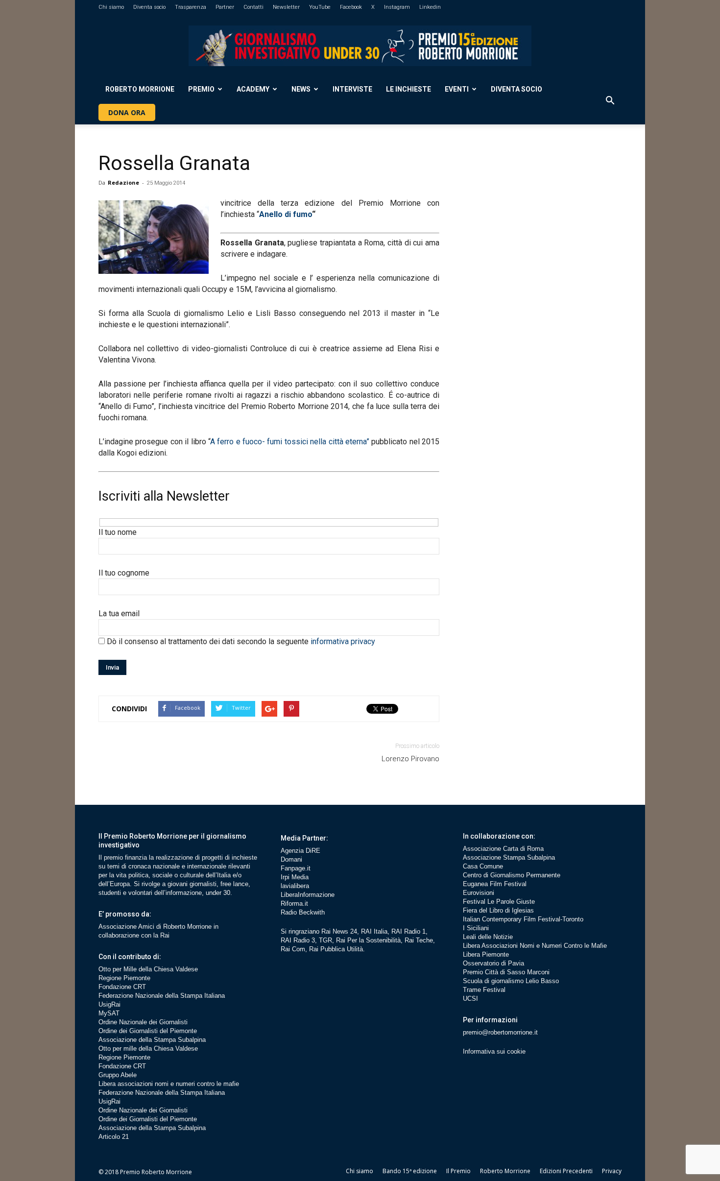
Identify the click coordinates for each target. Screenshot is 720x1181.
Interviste (352, 89)
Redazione (123, 182)
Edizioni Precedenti (566, 1171)
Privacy (612, 1171)
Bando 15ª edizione (410, 1171)
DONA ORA (126, 112)
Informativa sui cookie (494, 1051)
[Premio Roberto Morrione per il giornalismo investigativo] (360, 45)
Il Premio (458, 1171)
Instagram (397, 7)
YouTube (320, 7)
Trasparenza (190, 7)
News (301, 89)
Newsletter (286, 7)
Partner (225, 7)
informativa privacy (343, 641)
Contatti (253, 7)
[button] (610, 101)
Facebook (351, 7)
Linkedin (430, 7)
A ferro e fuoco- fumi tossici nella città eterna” (289, 441)
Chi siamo (111, 7)
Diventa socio (149, 7)
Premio (201, 89)
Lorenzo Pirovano (410, 758)
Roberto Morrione (139, 89)
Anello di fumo (285, 214)
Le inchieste (408, 89)
